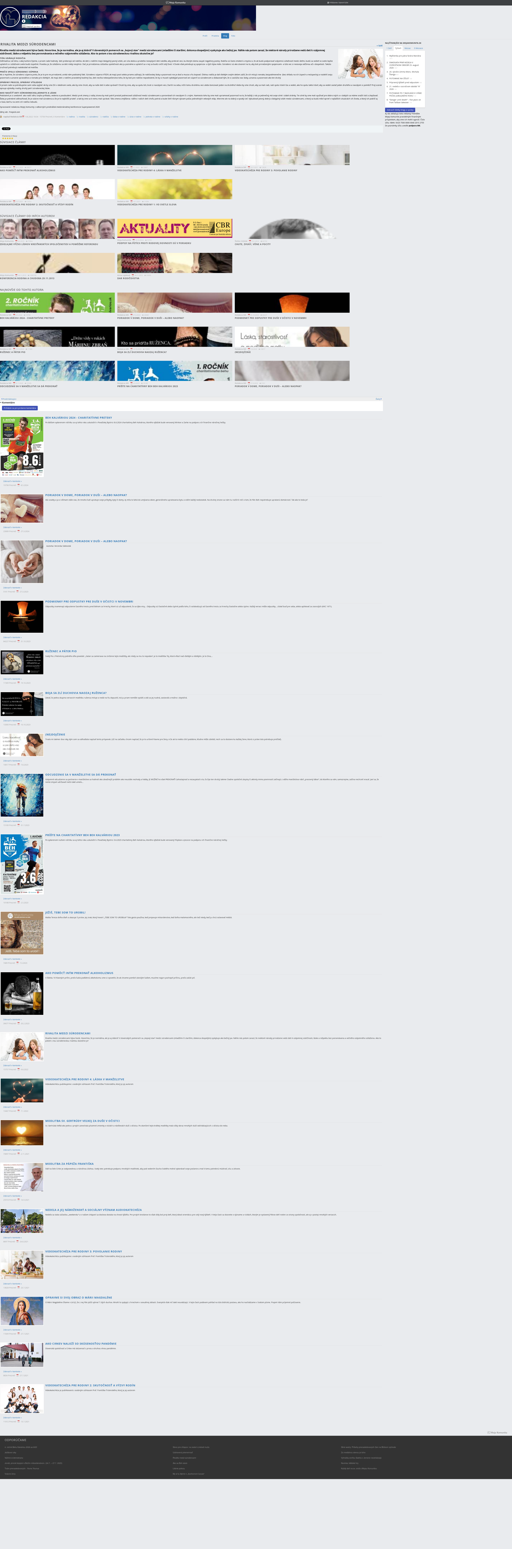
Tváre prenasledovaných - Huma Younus (22, 1468)
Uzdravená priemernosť (183, 1452)
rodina (72, 116)
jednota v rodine (153, 116)
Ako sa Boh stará (180, 1463)
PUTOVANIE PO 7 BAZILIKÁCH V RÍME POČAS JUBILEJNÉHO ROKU (405, 94)
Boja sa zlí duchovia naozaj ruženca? (142, 352)
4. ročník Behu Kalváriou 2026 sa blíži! (21, 1447)
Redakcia (34, 16)
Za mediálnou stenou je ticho (353, 1452)
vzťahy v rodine (171, 116)
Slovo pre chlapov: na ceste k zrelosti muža (191, 1447)
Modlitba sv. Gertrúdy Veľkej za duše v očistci (82, 1121)
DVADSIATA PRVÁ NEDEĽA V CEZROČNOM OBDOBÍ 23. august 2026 (404, 65)
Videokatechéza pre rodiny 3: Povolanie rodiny (266, 170)
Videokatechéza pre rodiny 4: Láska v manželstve (149, 170)
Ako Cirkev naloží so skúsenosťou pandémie (81, 1343)
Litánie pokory (179, 1468)
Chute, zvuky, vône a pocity (253, 244)
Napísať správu (33, 26)
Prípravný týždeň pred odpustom (404, 82)
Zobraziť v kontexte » (12, 481)
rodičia (106, 116)
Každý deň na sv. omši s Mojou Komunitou (359, 1468)
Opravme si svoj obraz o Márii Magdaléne (78, 1297)
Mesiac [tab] (408, 48)
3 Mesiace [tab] (418, 48)
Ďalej (378, 399)
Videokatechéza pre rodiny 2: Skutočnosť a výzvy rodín (36, 204)
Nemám (40, 12)
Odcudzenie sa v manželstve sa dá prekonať (28, 386)
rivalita (82, 116)
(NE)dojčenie (243, 352)
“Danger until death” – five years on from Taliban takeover (405, 101)
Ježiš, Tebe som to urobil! (65, 912)
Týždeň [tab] (398, 48)
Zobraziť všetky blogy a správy (400, 110)
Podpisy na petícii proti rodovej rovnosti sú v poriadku (154, 243)
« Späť (380, 45)
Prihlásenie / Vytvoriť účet (338, 2)
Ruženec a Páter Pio (12, 352)
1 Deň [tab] (389, 48)
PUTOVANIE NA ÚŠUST (399, 78)
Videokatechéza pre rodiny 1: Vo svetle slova (147, 204)
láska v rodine (119, 116)
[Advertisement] (405, 172)
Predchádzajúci (9, 399)
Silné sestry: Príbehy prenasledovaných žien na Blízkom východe (368, 1447)
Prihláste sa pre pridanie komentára (20, 408)
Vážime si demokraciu (14, 1457)
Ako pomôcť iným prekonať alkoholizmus (27, 170)
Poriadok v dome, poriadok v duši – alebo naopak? (150, 318)
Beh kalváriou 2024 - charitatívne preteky (27, 318)
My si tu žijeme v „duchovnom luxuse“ (189, 1473)
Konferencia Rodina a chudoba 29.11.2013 (27, 278)
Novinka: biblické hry (349, 1463)
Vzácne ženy (10, 1473)
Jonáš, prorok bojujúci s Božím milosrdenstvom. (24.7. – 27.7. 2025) (33, 1463)
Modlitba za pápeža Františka (69, 1164)
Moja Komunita (28, 12)
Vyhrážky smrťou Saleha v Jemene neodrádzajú (361, 1457)
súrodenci (93, 116)
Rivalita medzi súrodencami (68, 1033)
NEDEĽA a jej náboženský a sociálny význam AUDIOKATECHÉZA (93, 1210)
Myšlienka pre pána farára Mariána (405, 55)
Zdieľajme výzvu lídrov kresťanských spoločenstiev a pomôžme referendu (49, 244)
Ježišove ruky (10, 1452)
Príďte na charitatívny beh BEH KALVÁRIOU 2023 (147, 386)
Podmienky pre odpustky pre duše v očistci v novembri (271, 318)
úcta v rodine (135, 116)
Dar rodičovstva (128, 278)
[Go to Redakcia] (10, 17)
